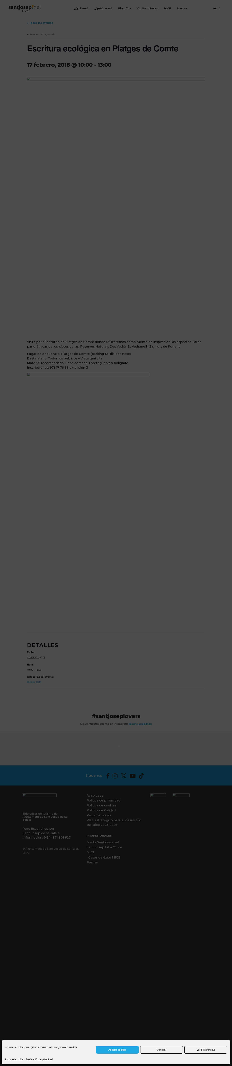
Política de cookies (14, 1059)
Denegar (161, 1049)
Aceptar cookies (117, 1049)
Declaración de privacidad (39, 1059)
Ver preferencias (206, 1049)
